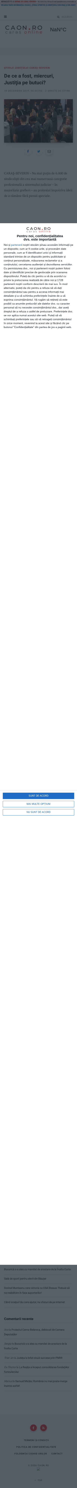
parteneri (16, 245)
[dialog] (38, 744)
